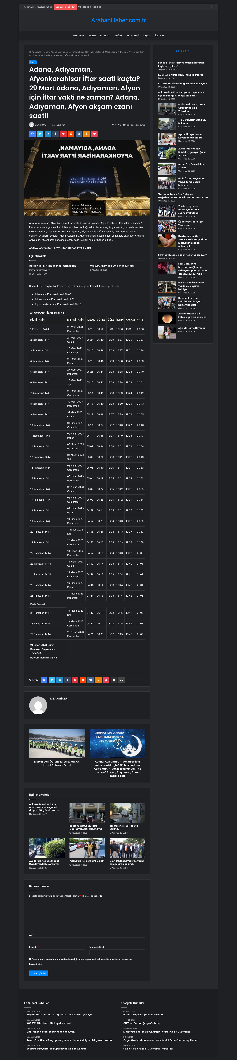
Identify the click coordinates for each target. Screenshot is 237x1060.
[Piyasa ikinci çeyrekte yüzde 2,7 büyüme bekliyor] (167, 287)
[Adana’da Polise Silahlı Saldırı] (87, 848)
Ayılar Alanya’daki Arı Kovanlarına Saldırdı (190, 136)
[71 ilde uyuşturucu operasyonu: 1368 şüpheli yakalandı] (167, 211)
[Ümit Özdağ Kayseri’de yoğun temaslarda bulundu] (127, 848)
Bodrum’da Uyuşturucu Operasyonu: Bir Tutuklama (85, 827)
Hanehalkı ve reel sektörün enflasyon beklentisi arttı (189, 302)
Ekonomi (105, 35)
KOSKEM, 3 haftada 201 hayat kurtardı (112, 265)
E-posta (34, 947)
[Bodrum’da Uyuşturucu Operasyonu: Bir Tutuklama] (87, 813)
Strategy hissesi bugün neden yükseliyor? (182, 255)
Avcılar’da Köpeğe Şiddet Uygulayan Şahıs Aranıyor (44, 862)
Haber (92, 35)
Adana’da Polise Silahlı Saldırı (86, 861)
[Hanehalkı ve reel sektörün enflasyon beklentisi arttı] (167, 303)
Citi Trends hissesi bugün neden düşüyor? (99, 6)
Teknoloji (133, 35)
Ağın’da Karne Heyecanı (192, 328)
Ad (31, 935)
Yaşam (147, 35)
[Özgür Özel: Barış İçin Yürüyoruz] (167, 226)
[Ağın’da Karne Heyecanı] (167, 332)
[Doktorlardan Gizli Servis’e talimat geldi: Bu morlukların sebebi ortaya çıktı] (167, 240)
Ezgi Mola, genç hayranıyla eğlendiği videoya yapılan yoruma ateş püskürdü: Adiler (192, 269)
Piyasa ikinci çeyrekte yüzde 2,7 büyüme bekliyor (191, 286)
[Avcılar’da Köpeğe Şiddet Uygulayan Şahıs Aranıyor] (47, 848)
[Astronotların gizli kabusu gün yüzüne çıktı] (167, 318)
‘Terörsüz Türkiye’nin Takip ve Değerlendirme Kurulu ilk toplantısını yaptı (183, 195)
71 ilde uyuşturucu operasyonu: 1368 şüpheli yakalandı (188, 210)
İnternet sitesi (96, 947)
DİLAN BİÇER (41, 125)
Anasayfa (78, 35)
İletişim (159, 35)
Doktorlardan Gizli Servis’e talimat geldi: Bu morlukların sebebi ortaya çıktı (192, 241)
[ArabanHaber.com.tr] (118, 20)
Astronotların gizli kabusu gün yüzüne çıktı (192, 315)
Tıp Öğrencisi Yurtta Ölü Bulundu (124, 827)
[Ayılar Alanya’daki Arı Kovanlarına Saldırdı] (167, 139)
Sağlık (118, 35)
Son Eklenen (183, 50)
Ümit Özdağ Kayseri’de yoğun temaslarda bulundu (127, 862)
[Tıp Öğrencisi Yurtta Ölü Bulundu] (127, 813)
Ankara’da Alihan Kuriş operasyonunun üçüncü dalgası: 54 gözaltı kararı (44, 807)
